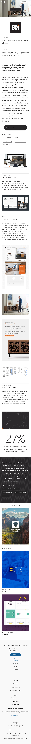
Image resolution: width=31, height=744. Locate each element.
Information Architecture (20, 141)
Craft (15, 105)
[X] (8, 726)
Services (15, 669)
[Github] (11, 726)
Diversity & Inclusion (15, 690)
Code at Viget (15, 704)
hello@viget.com (15, 658)
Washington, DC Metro (9, 733)
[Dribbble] (14, 726)
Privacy (22, 738)
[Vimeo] (23, 726)
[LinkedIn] (20, 726)
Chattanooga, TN (15, 735)
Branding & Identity (7, 141)
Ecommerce (5, 144)
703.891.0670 (15, 660)
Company (15, 680)
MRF (26, 738)
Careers (15, 684)
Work (15, 666)
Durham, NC (17, 733)
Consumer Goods (7, 137)
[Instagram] (17, 726)
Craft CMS (16, 137)
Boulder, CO (23, 733)
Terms (18, 738)
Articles (15, 673)
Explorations (15, 701)
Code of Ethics (15, 687)
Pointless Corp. (15, 698)
